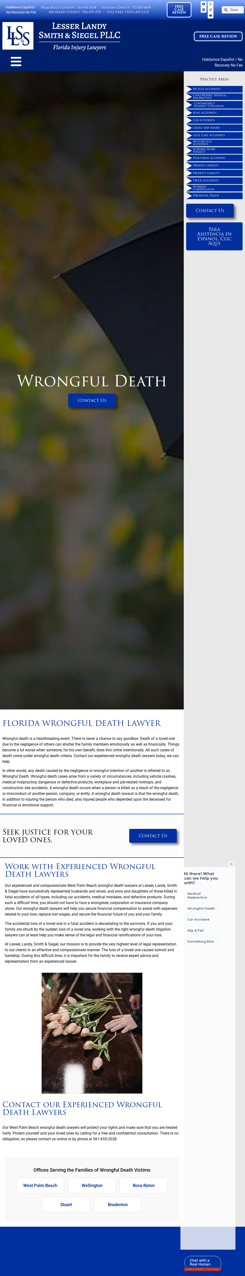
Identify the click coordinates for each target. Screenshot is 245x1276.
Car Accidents (204, 120)
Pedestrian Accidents (209, 158)
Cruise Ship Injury (206, 128)
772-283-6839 (141, 7)
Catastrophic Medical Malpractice (209, 96)
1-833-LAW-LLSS (137, 12)
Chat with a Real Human (202, 1263)
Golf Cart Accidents (209, 135)
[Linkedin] (203, 10)
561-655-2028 (86, 7)
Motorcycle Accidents (202, 142)
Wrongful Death (206, 195)
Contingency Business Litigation (208, 104)
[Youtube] (210, 15)
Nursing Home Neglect (204, 150)
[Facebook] (203, 4)
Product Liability (206, 173)
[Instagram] (210, 10)
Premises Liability (206, 165)
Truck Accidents (206, 180)
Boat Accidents (205, 113)
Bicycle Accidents (207, 89)
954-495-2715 (91, 12)
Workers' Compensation (203, 188)
